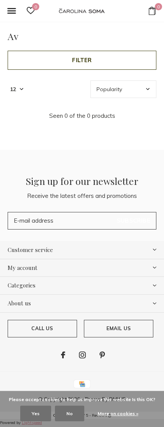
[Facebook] (63, 355)
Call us (42, 328)
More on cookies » (118, 413)
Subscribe (133, 220)
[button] (11, 11)
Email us (118, 328)
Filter (82, 60)
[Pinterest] (102, 355)
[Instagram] (82, 355)
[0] (152, 10)
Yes (36, 413)
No (69, 413)
